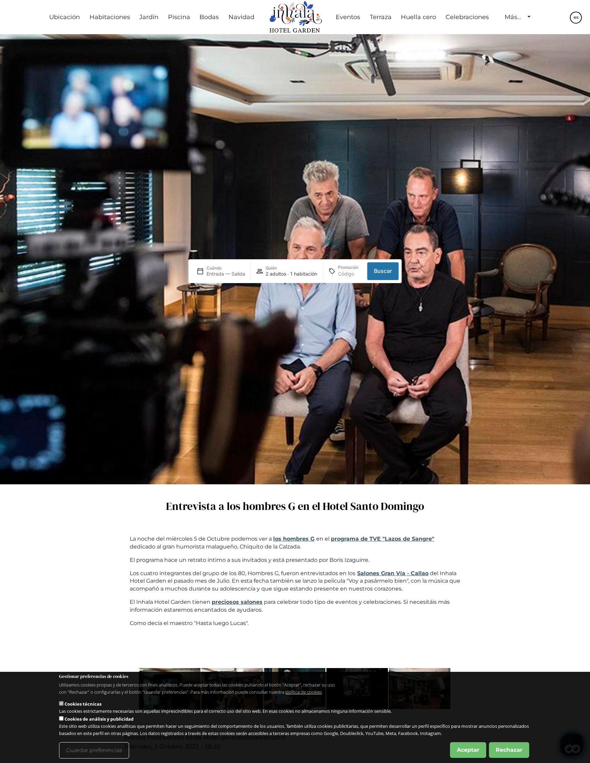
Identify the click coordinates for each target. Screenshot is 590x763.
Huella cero (418, 16)
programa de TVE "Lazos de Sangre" (382, 539)
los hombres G (293, 539)
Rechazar (509, 750)
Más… (513, 17)
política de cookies (303, 692)
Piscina (179, 16)
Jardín (148, 16)
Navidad (241, 16)
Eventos (348, 16)
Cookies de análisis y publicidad (99, 719)
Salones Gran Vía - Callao (393, 573)
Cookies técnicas (83, 704)
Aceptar (468, 750)
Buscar (383, 270)
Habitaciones (109, 16)
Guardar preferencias (94, 750)
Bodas (209, 16)
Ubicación (64, 16)
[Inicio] (295, 17)
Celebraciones (467, 16)
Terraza (381, 16)
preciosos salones (237, 602)
